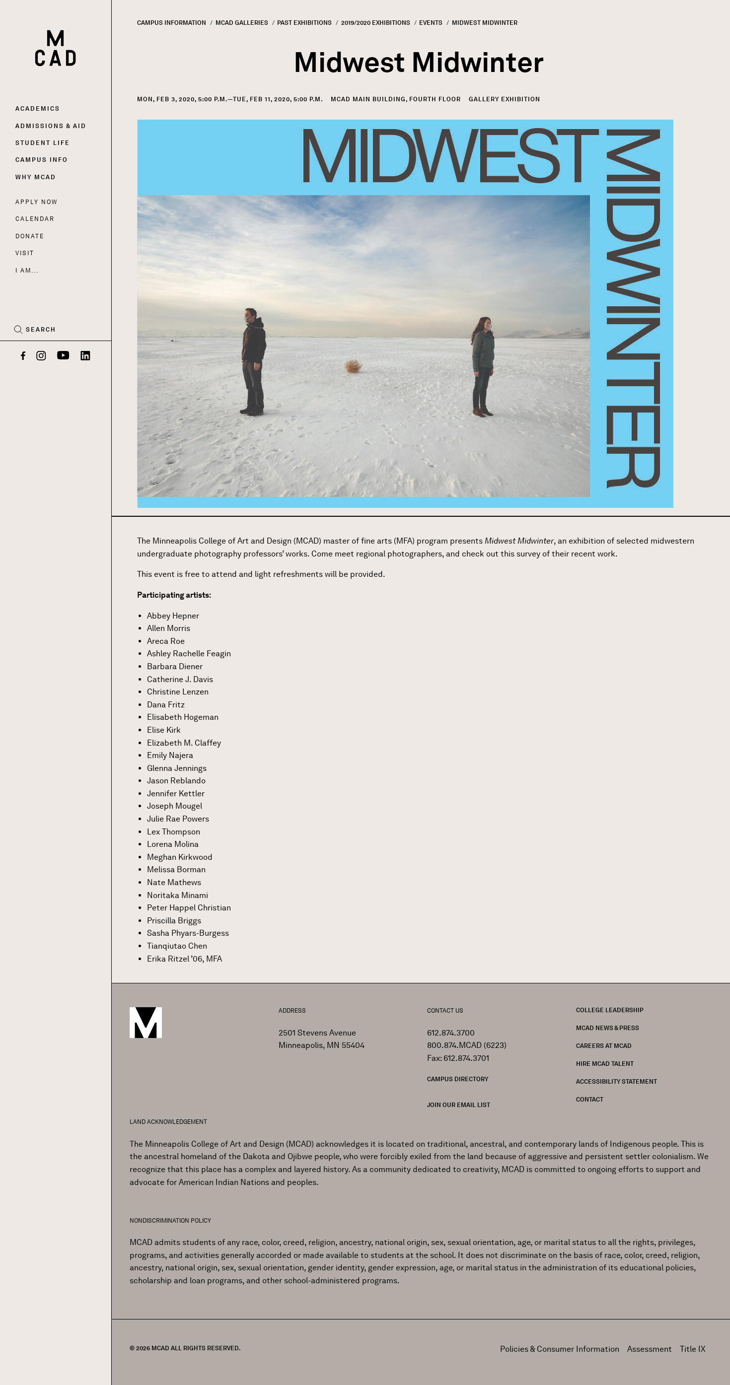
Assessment (649, 1349)
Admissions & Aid (50, 126)
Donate (29, 236)
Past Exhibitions (304, 22)
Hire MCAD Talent (605, 1063)
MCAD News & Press (607, 1028)
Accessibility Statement (616, 1081)
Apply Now (36, 202)
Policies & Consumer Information (559, 1349)
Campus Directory (457, 1079)
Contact (589, 1099)
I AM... (26, 270)
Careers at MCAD (604, 1045)
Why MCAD (35, 177)
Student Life (42, 142)
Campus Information (171, 22)
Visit (24, 253)
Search (41, 330)
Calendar (35, 218)
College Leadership (610, 1010)
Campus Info (41, 159)
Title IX (693, 1349)
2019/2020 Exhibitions (375, 22)
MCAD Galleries (242, 22)
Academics (37, 108)
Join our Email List (458, 1104)
